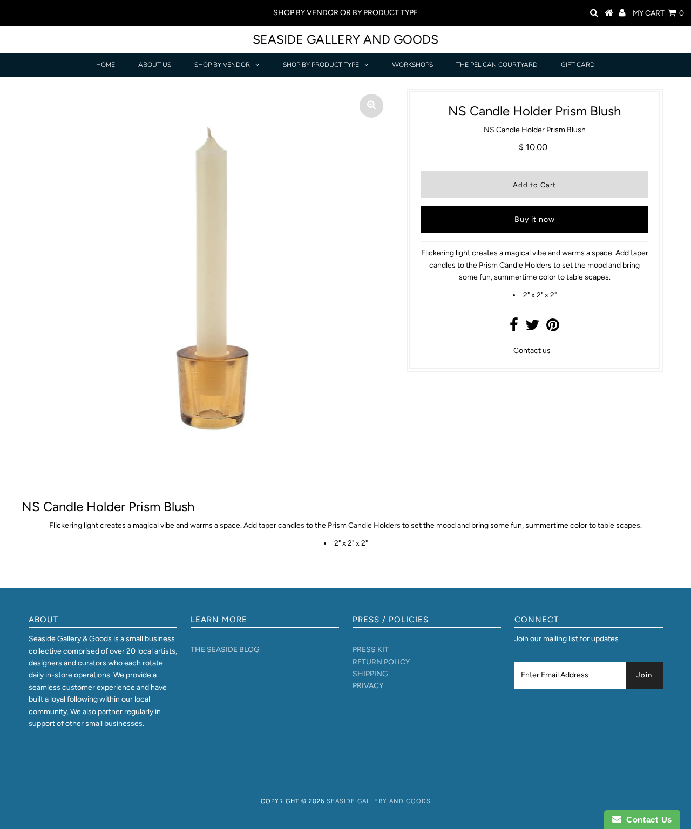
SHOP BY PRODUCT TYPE (321, 64)
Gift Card (578, 64)
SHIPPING (370, 673)
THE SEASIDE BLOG (225, 649)
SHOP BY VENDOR (222, 64)
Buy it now (534, 219)
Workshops (412, 64)
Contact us (532, 350)
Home (105, 64)
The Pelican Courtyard (497, 64)
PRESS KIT (371, 649)
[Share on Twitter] (532, 327)
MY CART (658, 13)
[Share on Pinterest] (552, 327)
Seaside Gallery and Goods (345, 39)
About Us (154, 64)
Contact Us (646, 819)
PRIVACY (368, 685)
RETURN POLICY (381, 662)
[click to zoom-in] (371, 106)
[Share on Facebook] (514, 327)
